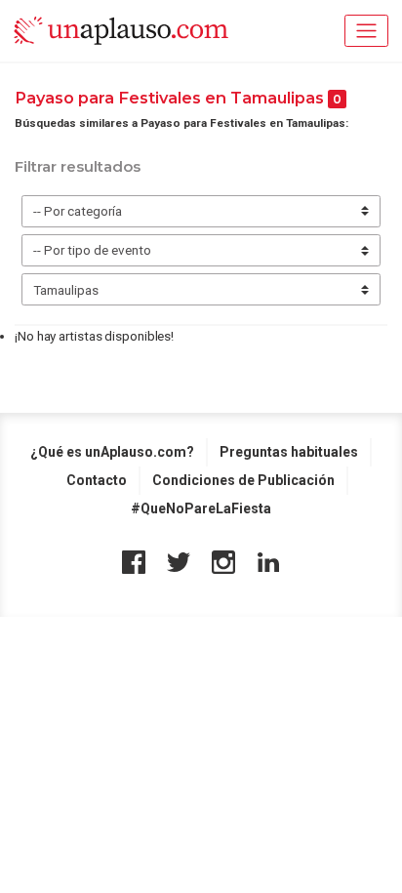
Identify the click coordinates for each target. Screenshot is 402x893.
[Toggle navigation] (366, 31)
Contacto (96, 480)
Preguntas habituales (289, 452)
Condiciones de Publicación (243, 480)
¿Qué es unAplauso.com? (112, 452)
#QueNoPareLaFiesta (201, 508)
